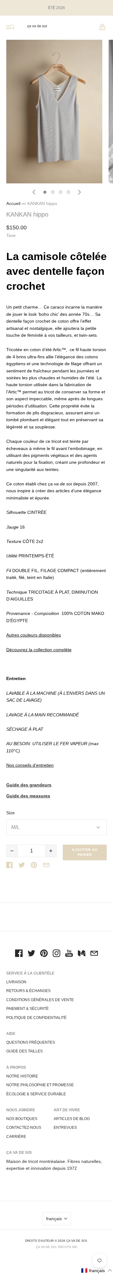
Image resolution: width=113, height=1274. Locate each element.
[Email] (94, 954)
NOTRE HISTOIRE (22, 1076)
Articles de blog (72, 1119)
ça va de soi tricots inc (57, 1247)
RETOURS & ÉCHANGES (28, 991)
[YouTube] (69, 954)
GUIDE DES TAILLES (24, 1051)
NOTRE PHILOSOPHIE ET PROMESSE (40, 1085)
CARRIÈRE (16, 1136)
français (54, 1218)
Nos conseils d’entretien (30, 765)
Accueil (13, 203)
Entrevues (65, 1127)
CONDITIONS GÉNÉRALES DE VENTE (40, 1000)
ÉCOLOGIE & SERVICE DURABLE (36, 1094)
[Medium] (81, 954)
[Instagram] (56, 954)
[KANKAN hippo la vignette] (44, 192)
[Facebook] (19, 954)
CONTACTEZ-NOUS (23, 1127)
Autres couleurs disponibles (33, 634)
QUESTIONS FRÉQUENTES (30, 1042)
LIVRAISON (16, 982)
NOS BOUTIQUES (21, 1119)
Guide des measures (28, 796)
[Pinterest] (44, 954)
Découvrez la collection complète (39, 649)
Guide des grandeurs (28, 785)
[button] (97, 1270)
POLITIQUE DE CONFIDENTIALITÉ (36, 1018)
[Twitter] (31, 954)
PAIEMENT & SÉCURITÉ (27, 1008)
